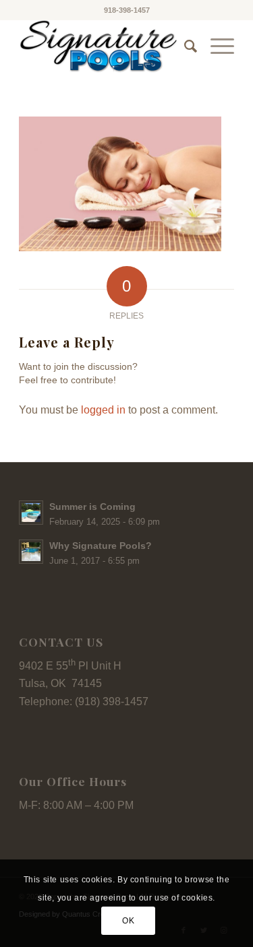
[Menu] (215, 46)
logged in (103, 410)
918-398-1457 (127, 10)
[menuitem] (184, 46)
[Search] (184, 46)
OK (128, 920)
